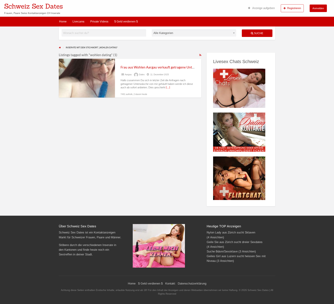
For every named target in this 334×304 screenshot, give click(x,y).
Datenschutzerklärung (192, 283)
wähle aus (189, 5)
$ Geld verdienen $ (126, 21)
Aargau (128, 74)
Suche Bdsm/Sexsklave (222, 251)
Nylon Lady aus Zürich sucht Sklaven (231, 232)
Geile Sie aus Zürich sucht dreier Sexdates (235, 242)
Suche (258, 33)
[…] (168, 87)
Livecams (78, 21)
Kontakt (170, 283)
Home (63, 21)
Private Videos (99, 21)
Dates (142, 74)
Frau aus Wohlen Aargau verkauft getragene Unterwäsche (163, 67)
